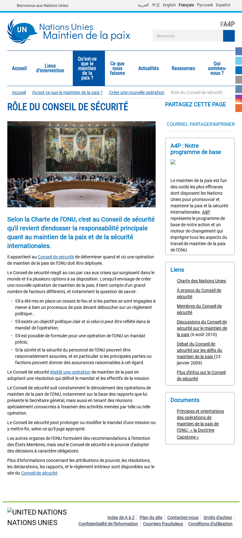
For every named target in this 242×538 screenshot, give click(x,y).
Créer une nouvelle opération (136, 92)
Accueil (19, 68)
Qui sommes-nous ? (215, 68)
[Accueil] (25, 31)
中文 (156, 5)
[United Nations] (13, 5)
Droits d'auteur (218, 517)
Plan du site (151, 517)
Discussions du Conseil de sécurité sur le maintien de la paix (202, 328)
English (169, 5)
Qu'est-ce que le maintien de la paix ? (85, 68)
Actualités (146, 68)
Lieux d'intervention (48, 68)
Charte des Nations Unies (201, 280)
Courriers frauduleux (163, 523)
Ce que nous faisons (115, 68)
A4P (206, 212)
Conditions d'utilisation (210, 523)
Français (186, 5)
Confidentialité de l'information (108, 523)
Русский (205, 5)
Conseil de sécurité (56, 256)
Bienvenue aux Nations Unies (42, 5)
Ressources (181, 68)
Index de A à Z (121, 517)
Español (223, 5)
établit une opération (70, 372)
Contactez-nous (183, 517)
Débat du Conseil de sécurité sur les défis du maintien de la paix (199, 350)
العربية (143, 5)
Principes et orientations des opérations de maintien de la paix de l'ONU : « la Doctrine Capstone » (200, 424)
